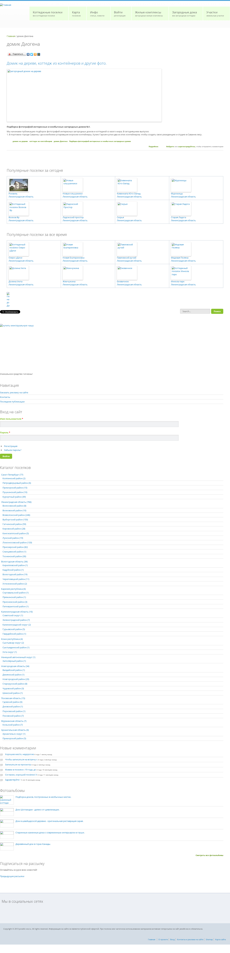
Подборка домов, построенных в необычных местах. (43, 796)
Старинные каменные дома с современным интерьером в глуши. (50, 832)
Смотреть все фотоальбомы (209, 855)
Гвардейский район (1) (14, 633)
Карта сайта (220, 939)
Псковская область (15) (13, 698)
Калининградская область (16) (17, 611)
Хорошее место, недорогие (19, 754)
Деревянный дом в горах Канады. (33, 844)
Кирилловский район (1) (15, 565)
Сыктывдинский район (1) (16, 647)
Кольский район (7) (13, 724)
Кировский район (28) (14, 528)
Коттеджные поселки (47, 13)
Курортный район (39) (14, 496)
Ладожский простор (73, 217)
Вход (172, 939)
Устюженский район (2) (15, 583)
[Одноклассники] (35, 54)
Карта (76, 13)
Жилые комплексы (149, 13)
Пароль (5, 432)
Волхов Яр (14, 217)
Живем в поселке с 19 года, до (20, 769)
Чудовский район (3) (13, 688)
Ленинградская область (21, 196)
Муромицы (177, 193)
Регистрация (10, 446)
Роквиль (13, 193)
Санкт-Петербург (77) (12, 474)
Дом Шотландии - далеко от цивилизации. (37, 809)
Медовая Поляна (179, 257)
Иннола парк (178, 281)
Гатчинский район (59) (14, 524)
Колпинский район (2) (14, 478)
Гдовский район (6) (12, 701)
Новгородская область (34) (15, 666)
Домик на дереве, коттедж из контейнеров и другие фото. (57, 63)
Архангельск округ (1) (14, 733)
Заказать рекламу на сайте (14, 392)
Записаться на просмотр (18, 764)
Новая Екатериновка (73, 257)
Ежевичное (123, 281)
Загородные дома (184, 13)
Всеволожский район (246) (16, 514)
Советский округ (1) (13, 615)
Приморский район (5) (14, 738)
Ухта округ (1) (10, 652)
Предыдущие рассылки (12, 876)
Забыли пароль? (12, 450)
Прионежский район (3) (15, 601)
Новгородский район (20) (16, 679)
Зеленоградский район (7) (16, 619)
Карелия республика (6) (13, 588)
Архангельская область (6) (15, 729)
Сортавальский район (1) (16, 592)
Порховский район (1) (14, 711)
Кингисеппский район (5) (16, 533)
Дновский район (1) (13, 706)
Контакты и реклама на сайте (190, 939)
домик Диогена (61, 141)
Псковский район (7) (13, 715)
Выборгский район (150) (15, 519)
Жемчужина (69, 281)
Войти (119, 13)
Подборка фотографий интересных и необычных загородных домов (100, 141)
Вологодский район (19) (15, 574)
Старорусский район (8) (15, 683)
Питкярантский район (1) (16, 606)
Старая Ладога (178, 217)
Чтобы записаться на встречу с (21, 759)
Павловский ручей (126, 257)
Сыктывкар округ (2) (13, 642)
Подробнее (153, 146)
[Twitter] (32, 54)
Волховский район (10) (14, 510)
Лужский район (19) (13, 537)
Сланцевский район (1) (14, 551)
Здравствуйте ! (13, 779)
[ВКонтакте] (28, 54)
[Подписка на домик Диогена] (115, 299)
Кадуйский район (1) (13, 569)
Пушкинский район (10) (15, 492)
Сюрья (120, 217)
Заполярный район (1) (14, 660)
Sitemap (209, 939)
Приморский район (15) (15, 487)
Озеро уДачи (15, 257)
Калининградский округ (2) (17, 624)
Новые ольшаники (73, 193)
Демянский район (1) (13, 674)
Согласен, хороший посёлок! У (21, 774)
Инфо (97, 13)
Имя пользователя (11, 418)
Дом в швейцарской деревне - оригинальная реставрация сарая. (49, 821)
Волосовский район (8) (14, 505)
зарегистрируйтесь (186, 146)
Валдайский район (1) (14, 670)
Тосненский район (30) (14, 556)
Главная (11, 36)
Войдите (170, 146)
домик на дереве (20, 141)
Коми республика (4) (12, 639)
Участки (215, 13)
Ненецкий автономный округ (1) (18, 657)
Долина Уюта (15, 281)
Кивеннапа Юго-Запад (128, 193)
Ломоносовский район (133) (17, 542)
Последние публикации (12, 401)
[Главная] (5, 4)
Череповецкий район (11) (16, 579)
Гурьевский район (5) (14, 629)
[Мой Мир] (39, 54)
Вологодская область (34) (14, 561)
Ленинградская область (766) (16, 501)
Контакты (5, 397)
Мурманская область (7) (13, 721)
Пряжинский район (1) (14, 597)
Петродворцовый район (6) (17, 482)
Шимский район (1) (13, 693)
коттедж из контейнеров (40, 141)
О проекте (163, 939)
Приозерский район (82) (15, 547)
